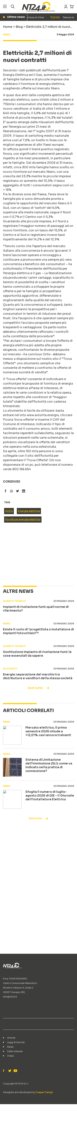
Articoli (11, 1037)
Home (7, 27)
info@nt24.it (10, 996)
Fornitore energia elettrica (22, 519)
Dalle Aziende (15, 1051)
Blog (19, 27)
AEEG (9, 511)
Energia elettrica (29, 511)
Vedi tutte (35, 688)
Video (10, 1055)
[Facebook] (4, 1070)
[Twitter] (9, 1070)
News (10, 1046)
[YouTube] (14, 1070)
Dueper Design (44, 1092)
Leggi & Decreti (16, 1042)
